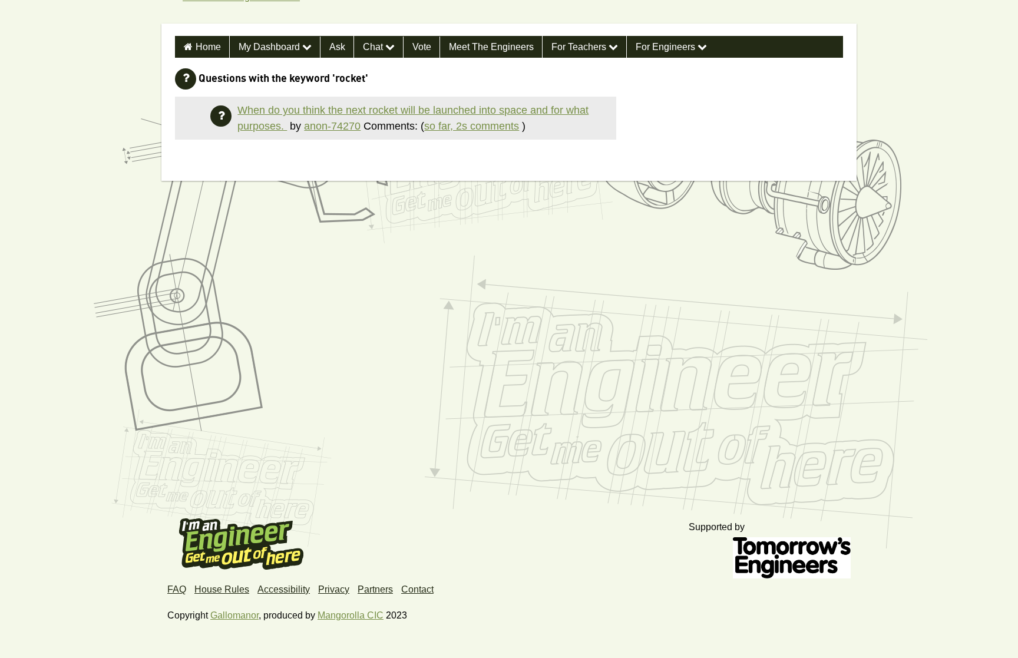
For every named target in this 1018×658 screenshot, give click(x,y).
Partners (375, 589)
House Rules (221, 589)
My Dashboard (270, 47)
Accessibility (283, 589)
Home (208, 47)
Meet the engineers (491, 47)
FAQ (176, 589)
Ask (337, 47)
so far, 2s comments (471, 126)
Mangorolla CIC (351, 615)
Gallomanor (234, 615)
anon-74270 (332, 126)
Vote (421, 47)
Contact (417, 589)
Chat (374, 47)
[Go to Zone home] (236, 12)
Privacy (333, 589)
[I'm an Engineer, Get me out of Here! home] (241, 540)
